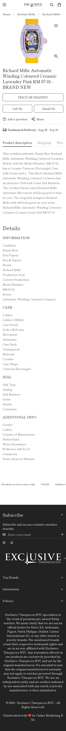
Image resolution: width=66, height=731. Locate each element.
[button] (59, 5)
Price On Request (33, 97)
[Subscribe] (59, 535)
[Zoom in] (56, 56)
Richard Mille (26, 14)
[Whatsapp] (11, 542)
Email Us (48, 108)
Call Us (17, 108)
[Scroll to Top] (59, 712)
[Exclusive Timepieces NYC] (33, 5)
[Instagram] (4, 542)
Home (7, 14)
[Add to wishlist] (56, 26)
